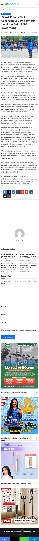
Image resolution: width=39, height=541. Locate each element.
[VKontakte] (31, 192)
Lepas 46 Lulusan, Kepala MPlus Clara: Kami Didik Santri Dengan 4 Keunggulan (28, 266)
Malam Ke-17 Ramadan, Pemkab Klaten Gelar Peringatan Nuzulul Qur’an (10, 256)
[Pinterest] (22, 192)
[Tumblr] (18, 192)
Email (3, 314)
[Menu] (2, 4)
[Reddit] (26, 192)
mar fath (6, 32)
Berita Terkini (11, 9)
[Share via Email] (5, 196)
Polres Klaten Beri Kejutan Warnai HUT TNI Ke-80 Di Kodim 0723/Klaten (28, 256)
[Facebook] (5, 192)
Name (3, 306)
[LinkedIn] (13, 192)
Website (3, 322)
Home (4, 9)
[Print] (9, 196)
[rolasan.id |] (12, 3)
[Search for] (37, 4)
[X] (9, 192)
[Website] (19, 244)
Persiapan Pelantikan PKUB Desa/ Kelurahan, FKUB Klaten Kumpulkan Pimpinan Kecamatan (9, 266)
